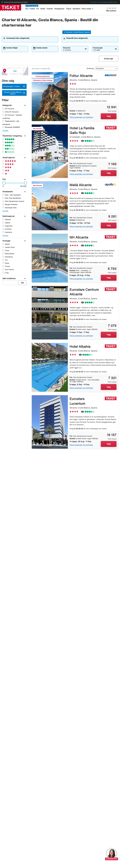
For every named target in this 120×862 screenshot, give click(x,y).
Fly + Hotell (30, 9)
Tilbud (68, 9)
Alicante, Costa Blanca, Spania (78, 32)
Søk (22, 283)
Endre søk (108, 59)
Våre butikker (111, 11)
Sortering (90, 68)
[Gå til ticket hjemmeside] (10, 7)
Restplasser (59, 9)
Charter (50, 9)
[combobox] (31, 40)
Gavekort (76, 9)
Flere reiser (88, 8)
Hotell (42, 9)
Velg (109, 116)
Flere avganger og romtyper (81, 117)
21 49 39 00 (111, 8)
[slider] (3, 183)
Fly (37, 9)
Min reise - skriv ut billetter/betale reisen (104, 2)
